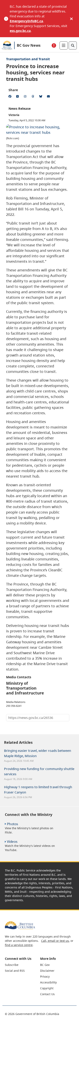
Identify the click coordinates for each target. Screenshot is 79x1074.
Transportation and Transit (28, 59)
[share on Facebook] (11, 97)
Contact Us (47, 994)
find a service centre (19, 945)
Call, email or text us (55, 941)
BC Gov (45, 965)
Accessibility (48, 982)
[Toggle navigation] (64, 45)
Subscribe (11, 965)
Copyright (46, 988)
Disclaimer (47, 971)
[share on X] (18, 97)
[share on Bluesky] (41, 97)
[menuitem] (22, 965)
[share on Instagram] (26, 97)
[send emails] (49, 97)
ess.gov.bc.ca (20, 30)
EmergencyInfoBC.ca (26, 21)
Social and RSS (15, 971)
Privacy (45, 976)
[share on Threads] (34, 97)
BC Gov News (29, 45)
